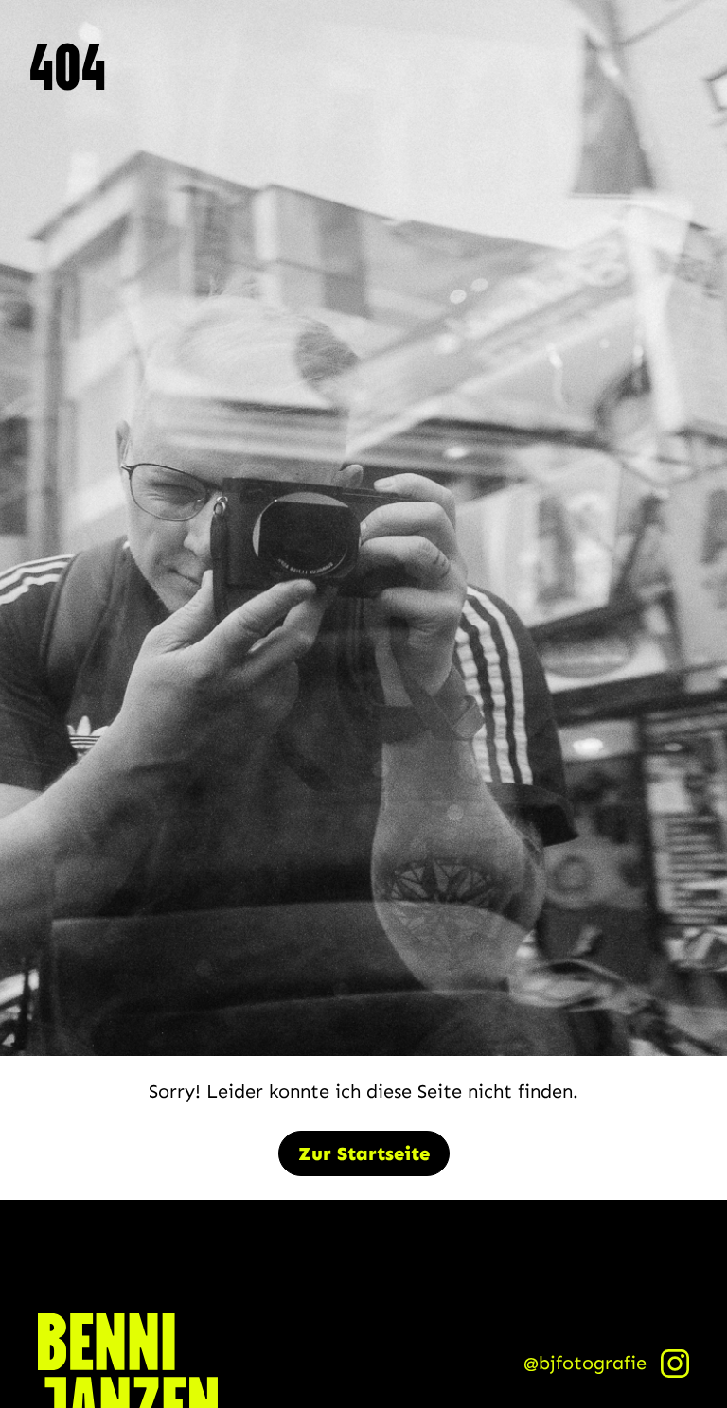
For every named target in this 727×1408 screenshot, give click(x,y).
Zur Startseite (364, 1153)
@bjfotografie (585, 1362)
